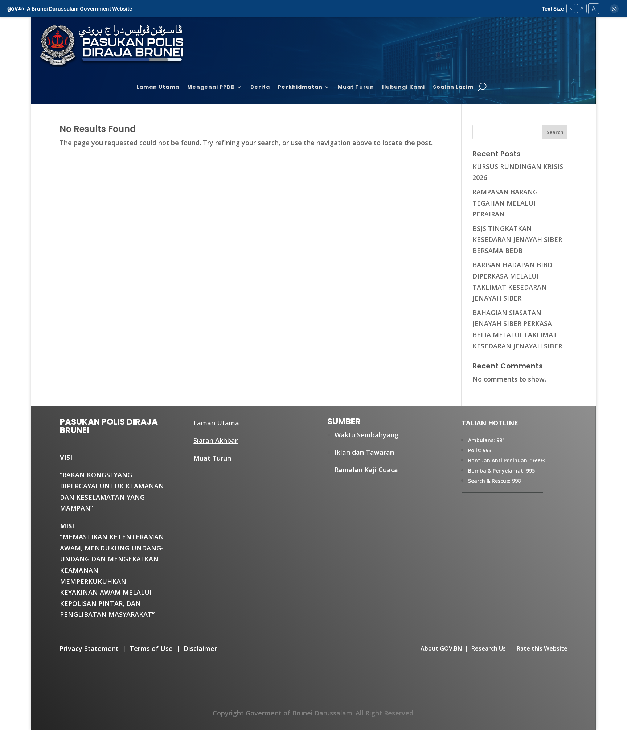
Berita (260, 87)
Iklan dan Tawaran (364, 452)
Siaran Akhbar (215, 440)
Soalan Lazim (453, 87)
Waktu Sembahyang (366, 434)
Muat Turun (356, 87)
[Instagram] (614, 8)
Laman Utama (157, 87)
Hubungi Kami (403, 87)
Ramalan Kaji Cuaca (366, 469)
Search (555, 132)
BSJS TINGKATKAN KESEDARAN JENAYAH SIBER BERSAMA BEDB (517, 239)
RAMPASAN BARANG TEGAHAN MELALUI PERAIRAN (505, 202)
